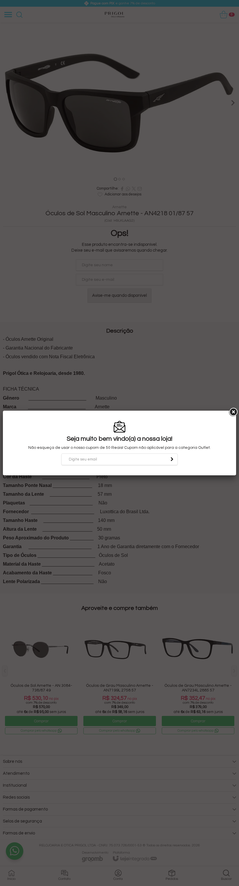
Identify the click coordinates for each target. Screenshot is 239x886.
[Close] (233, 412)
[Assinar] (172, 459)
